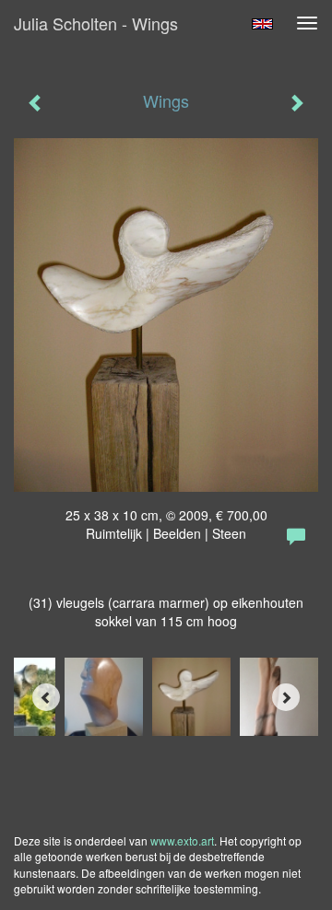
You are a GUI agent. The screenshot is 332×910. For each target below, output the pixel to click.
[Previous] (46, 697)
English (262, 23)
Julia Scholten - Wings (96, 23)
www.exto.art (182, 840)
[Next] (286, 697)
